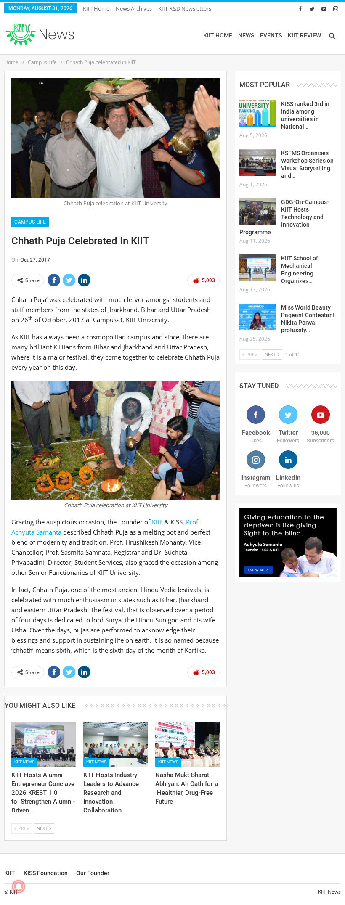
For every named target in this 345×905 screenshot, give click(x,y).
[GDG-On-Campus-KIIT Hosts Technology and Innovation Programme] (257, 211)
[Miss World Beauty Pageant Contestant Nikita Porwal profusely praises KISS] (257, 317)
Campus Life (30, 222)
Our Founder (92, 873)
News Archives (134, 8)
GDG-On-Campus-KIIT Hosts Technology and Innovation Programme (284, 217)
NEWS (246, 35)
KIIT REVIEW (304, 35)
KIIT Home (96, 8)
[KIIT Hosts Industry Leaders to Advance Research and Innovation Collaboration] (115, 744)
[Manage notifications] (18, 886)
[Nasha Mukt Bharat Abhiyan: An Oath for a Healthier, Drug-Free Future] (187, 744)
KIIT (157, 522)
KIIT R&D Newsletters (184, 8)
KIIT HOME (217, 35)
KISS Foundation (46, 873)
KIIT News (24, 761)
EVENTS (271, 35)
